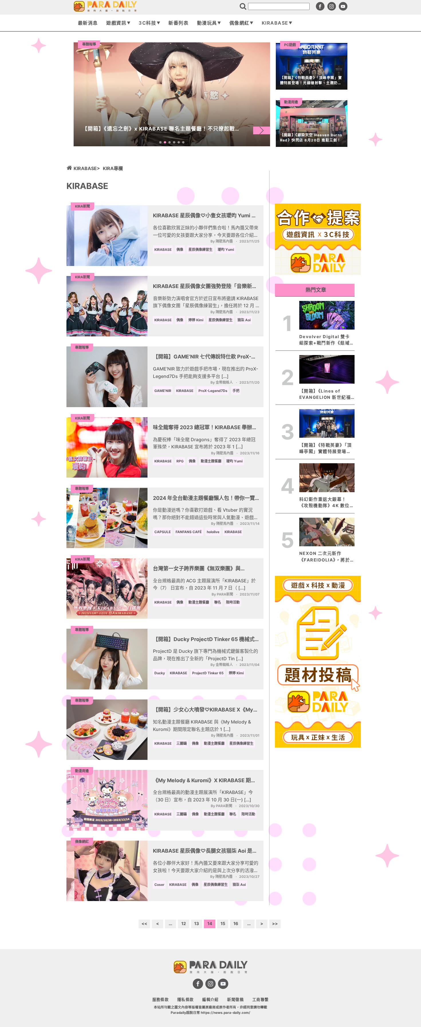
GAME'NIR (162, 391)
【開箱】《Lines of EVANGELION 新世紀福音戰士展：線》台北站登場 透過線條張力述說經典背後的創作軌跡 (325, 395)
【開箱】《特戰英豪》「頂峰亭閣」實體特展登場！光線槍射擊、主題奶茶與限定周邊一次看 (325, 449)
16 (235, 923)
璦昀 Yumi (226, 249)
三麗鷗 (181, 743)
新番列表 (178, 23)
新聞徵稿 (235, 999)
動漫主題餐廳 (211, 461)
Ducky (159, 673)
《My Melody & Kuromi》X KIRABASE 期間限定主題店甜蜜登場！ (204, 781)
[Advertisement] (318, 835)
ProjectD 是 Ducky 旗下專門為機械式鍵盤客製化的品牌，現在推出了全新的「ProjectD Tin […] (205, 654)
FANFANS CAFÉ (189, 532)
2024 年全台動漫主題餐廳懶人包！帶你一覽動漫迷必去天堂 (204, 498)
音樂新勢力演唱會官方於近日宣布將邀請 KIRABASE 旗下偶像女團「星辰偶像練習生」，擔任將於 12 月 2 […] (206, 302)
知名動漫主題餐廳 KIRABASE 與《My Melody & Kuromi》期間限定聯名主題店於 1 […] (202, 725)
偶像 (179, 249)
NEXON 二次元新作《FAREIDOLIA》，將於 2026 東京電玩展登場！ (325, 557)
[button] (261, 130)
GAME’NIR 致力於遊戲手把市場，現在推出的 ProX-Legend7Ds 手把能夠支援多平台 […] (205, 372)
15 (223, 923)
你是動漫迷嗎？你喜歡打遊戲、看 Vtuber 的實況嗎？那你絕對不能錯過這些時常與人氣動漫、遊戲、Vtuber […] (205, 514)
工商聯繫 (260, 999)
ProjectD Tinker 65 (208, 673)
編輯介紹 (210, 999)
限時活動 (233, 602)
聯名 (217, 602)
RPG (180, 461)
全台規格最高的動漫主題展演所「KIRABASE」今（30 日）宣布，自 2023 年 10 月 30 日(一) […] (203, 796)
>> (275, 923)
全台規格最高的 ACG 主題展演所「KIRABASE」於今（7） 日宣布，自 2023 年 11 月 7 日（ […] (204, 584)
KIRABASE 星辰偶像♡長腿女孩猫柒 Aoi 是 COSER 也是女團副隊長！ (202, 851)
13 (196, 923)
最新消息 (88, 23)
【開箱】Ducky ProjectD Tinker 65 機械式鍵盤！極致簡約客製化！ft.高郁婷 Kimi (204, 640)
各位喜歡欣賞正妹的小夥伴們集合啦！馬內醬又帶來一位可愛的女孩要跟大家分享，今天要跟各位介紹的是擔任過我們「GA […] (205, 232)
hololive (213, 532)
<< (144, 923)
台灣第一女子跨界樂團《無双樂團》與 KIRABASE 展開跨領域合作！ (197, 569)
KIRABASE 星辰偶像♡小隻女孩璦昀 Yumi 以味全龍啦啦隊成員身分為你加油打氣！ (205, 216)
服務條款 (160, 999)
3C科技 (147, 23)
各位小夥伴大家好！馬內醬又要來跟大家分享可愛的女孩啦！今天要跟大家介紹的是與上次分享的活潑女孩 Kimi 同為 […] (205, 867)
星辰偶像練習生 (200, 249)
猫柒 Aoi (244, 320)
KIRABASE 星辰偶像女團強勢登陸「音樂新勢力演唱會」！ (205, 287)
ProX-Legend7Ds (212, 391)
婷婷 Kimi (195, 320)
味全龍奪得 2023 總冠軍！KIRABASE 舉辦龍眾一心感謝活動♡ (205, 428)
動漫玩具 (207, 23)
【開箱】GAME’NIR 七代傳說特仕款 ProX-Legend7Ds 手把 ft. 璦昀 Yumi (202, 357)
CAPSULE (162, 532)
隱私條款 (185, 999)
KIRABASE (275, 23)
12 (183, 923)
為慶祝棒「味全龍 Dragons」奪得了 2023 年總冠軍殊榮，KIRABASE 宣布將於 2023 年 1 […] (204, 443)
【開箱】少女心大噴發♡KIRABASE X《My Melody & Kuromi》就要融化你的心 (203, 710)
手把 (236, 391)
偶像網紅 (239, 23)
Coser (159, 884)
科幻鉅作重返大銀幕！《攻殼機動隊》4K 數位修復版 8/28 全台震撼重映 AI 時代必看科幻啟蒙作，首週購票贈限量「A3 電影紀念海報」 (326, 503)
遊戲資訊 (116, 23)
